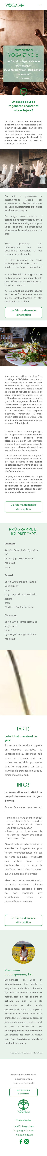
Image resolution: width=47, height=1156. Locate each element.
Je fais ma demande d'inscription (23, 312)
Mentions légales (23, 1120)
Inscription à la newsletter (23, 1092)
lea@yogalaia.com (23, 1130)
